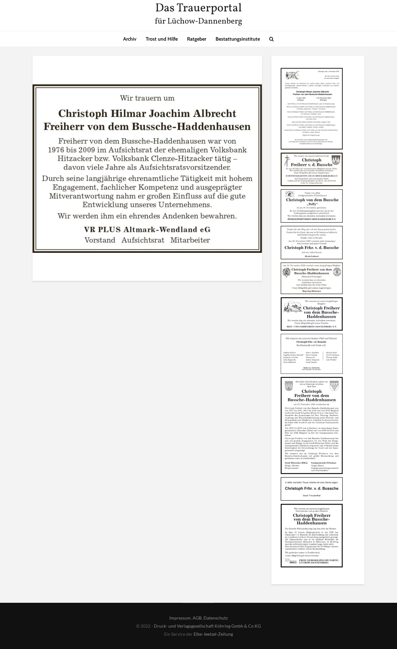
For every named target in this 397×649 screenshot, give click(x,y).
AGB (197, 617)
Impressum (180, 617)
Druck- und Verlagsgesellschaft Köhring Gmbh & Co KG (207, 626)
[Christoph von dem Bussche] (312, 170)
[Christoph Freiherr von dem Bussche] (312, 315)
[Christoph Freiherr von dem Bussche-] (312, 426)
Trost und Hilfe (162, 39)
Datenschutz (215, 617)
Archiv (129, 39)
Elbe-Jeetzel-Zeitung (213, 634)
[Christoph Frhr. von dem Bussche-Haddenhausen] (312, 536)
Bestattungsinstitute (238, 39)
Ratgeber (196, 39)
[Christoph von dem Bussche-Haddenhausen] (312, 110)
